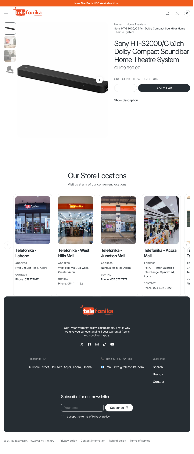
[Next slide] (183, 245)
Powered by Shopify (41, 440)
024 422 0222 (160, 287)
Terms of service (140, 440)
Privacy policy (99, 416)
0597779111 (32, 279)
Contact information (93, 440)
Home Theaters (134, 24)
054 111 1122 (74, 283)
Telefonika (21, 440)
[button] (6, 13)
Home (116, 24)
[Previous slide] (7, 245)
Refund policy (117, 440)
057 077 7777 (117, 279)
